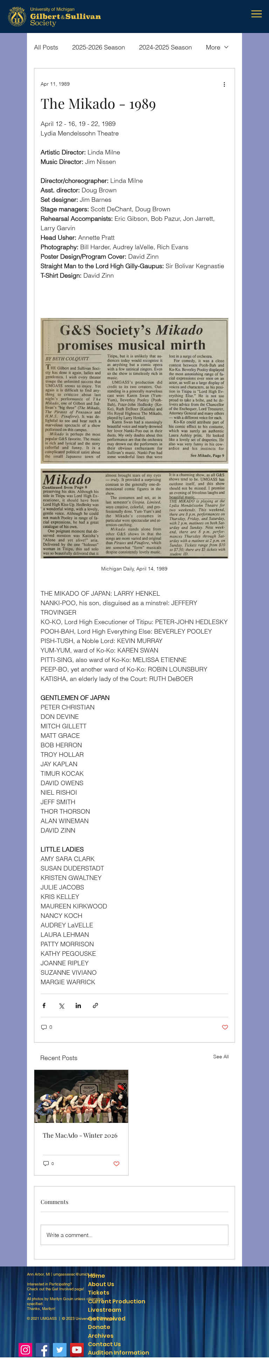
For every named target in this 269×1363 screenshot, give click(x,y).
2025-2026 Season (98, 47)
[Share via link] (95, 1005)
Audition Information (118, 1353)
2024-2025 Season (165, 47)
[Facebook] (42, 1350)
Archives (100, 1336)
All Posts (46, 47)
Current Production (116, 1301)
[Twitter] (60, 1350)
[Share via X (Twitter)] (61, 1005)
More (213, 47)
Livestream (104, 1310)
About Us (101, 1284)
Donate (99, 1327)
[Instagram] (25, 1350)
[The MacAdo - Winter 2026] (81, 1096)
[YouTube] (77, 1350)
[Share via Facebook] (44, 1005)
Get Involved (63, 1288)
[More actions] (224, 84)
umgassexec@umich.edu (75, 1274)
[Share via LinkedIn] (78, 1005)
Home (96, 1276)
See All (221, 1056)
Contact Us (104, 1344)
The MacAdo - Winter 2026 (80, 1135)
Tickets (98, 1293)
